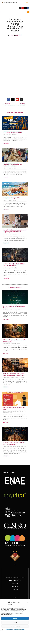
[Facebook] (28, 8)
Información (15, 589)
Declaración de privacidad (19, 629)
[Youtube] (22, 8)
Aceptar (15, 618)
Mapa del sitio (15, 586)
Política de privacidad (9, 629)
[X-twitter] (25, 8)
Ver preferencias (15, 626)
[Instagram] (20, 8)
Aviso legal (15, 583)
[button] (28, 602)
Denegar (15, 622)
